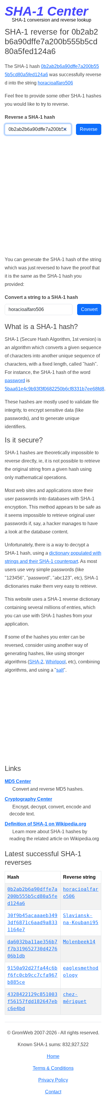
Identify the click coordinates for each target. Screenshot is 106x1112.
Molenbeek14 (79, 942)
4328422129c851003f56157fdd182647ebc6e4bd (32, 1001)
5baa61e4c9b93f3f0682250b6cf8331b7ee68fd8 (54, 388)
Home (53, 1056)
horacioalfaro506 (55, 82)
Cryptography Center (28, 799)
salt (60, 670)
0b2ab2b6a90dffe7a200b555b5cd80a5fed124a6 (32, 896)
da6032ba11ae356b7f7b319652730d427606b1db (32, 949)
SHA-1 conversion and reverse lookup (51, 19)
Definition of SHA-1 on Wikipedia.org (45, 823)
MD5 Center (18, 781)
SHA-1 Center (46, 11)
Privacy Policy (53, 1079)
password (15, 380)
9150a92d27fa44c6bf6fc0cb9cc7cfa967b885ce (32, 975)
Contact (53, 1091)
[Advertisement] (53, 195)
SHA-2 (36, 661)
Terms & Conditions (53, 1068)
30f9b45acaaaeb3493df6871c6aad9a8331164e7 (32, 922)
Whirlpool (56, 661)
